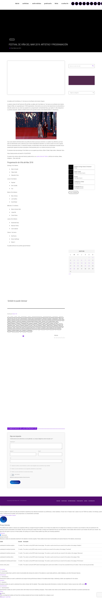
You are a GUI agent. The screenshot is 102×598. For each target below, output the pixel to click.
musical (10, 326)
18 (8, 317)
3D (19, 317)
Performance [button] (3, 575)
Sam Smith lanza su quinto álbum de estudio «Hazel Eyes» (49, 408)
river (23, 329)
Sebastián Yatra (30, 329)
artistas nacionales (37, 317)
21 (85, 266)
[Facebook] (91, 3)
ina (57, 322)
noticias (27, 326)
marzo (40, 324)
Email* (39, 451)
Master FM (14, 313)
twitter (51, 329)
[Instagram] (87, 3)
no (14, 326)
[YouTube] (73, 3)
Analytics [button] (2, 580)
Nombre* (11, 451)
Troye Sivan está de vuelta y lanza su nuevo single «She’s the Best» (83, 241)
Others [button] (1, 591)
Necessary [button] (2, 533)
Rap (14, 329)
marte (35, 324)
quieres (9, 329)
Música (10, 404)
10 (70, 263)
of (31, 326)
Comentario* (12, 441)
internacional (11, 324)
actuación (23, 317)
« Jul (69, 274)
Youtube (30, 331)
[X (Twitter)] (76, 3)
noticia (21, 326)
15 (89, 263)
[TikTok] (84, 3)
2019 (16, 317)
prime (44, 326)
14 (85, 263)
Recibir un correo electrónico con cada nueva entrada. (22, 471)
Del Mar (44, 320)
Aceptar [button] (14, 515)
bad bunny (55, 317)
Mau (44, 324)
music (56, 324)
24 (70, 268)
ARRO (29, 317)
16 (92, 263)
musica (60, 324)
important (52, 322)
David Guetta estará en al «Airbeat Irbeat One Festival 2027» (83, 225)
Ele (60, 320)
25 (74, 268)
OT (34, 326)
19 (77, 266)
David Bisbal (38, 320)
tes (47, 329)
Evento (23, 322)
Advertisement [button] (3, 586)
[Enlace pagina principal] (5, 3)
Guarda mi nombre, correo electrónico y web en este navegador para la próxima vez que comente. (31, 465)
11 (74, 263)
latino (17, 324)
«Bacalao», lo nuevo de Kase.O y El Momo (45, 357)
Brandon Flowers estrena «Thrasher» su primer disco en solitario (20, 408)
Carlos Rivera (23, 320)
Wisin (9, 331)
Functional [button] (2, 569)
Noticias (12, 39)
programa (49, 326)
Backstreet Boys (47, 317)
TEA (39, 329)
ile (47, 322)
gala (43, 322)
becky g (61, 317)
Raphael (19, 329)
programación (57, 326)
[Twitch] (80, 3)
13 (81, 263)
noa (17, 326)
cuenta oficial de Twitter (42, 156)
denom (49, 320)
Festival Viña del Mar (32, 322)
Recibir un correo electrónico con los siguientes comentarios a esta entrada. (27, 468)
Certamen (31, 320)
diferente (55, 320)
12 (77, 263)
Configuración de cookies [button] (6, 515)
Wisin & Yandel (15, 331)
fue (40, 322)
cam (17, 320)
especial (14, 322)
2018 (12, 317)
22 (89, 266)
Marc (31, 324)
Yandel (24, 331)
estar (19, 322)
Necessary (4, 535)
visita (59, 329)
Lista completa (73, 192)
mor (52, 324)
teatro (43, 329)
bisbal (9, 320)
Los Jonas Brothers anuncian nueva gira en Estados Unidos (83, 218)
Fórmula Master (75, 112)
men (48, 324)
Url (10, 458)
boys (14, 320)
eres (9, 322)
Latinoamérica (24, 324)
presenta (39, 326)
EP (62, 320)
